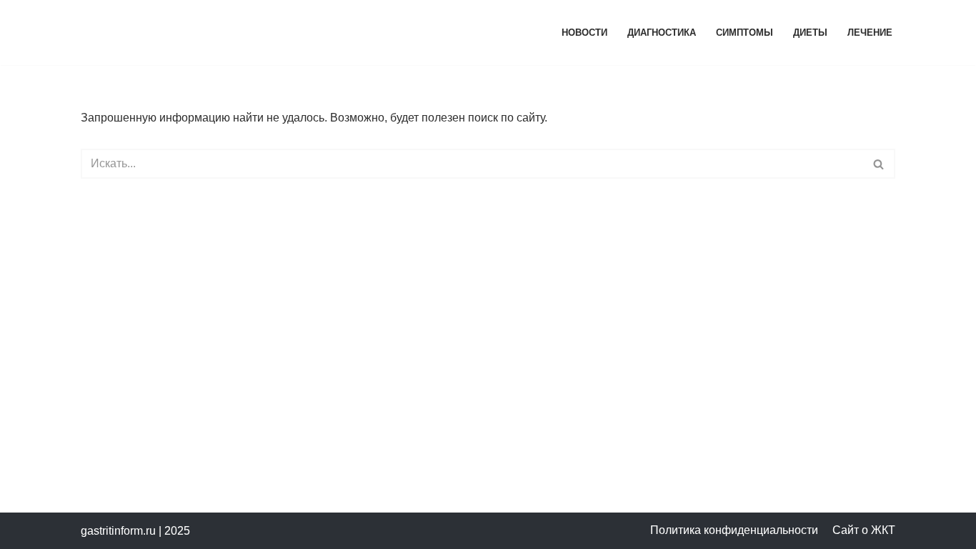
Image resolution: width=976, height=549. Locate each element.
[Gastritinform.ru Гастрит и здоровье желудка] (206, 32)
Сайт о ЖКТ (863, 530)
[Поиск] (879, 164)
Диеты (810, 32)
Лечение (869, 32)
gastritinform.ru (118, 531)
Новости (584, 32)
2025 (177, 531)
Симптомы (744, 32)
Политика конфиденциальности (734, 530)
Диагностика (661, 32)
